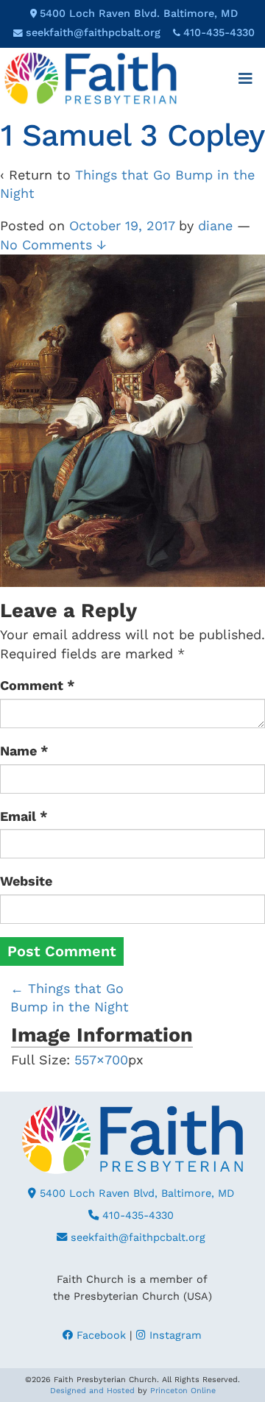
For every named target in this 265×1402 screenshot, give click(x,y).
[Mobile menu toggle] (245, 79)
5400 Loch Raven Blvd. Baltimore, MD (139, 13)
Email (24, 816)
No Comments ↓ (53, 244)
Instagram (174, 1335)
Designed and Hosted (92, 1390)
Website (26, 881)
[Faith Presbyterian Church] (90, 77)
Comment (37, 685)
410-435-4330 (219, 32)
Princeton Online (183, 1390)
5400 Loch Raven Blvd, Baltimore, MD (135, 1193)
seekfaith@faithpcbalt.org (93, 32)
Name (24, 750)
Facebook (99, 1335)
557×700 (101, 1059)
